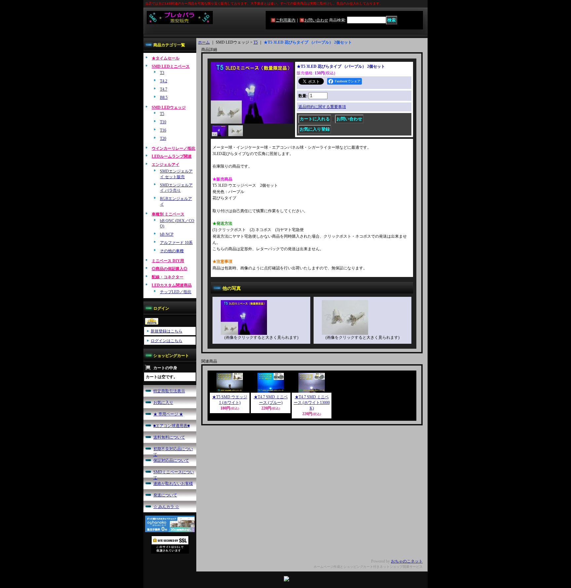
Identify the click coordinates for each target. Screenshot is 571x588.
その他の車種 (172, 251)
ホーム (204, 42)
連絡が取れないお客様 (173, 483)
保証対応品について (171, 460)
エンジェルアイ (165, 164)
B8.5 (164, 97)
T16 (163, 130)
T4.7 (163, 89)
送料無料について (169, 437)
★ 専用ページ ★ (168, 414)
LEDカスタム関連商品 (172, 285)
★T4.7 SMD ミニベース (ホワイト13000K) (312, 403)
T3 (162, 72)
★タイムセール (165, 58)
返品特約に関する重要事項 (322, 106)
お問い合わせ (316, 20)
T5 (162, 113)
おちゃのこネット (407, 561)
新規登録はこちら (166, 331)
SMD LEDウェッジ (169, 107)
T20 (163, 138)
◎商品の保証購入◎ (169, 268)
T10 (163, 122)
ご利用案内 (285, 20)
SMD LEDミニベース (171, 66)
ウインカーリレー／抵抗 (173, 148)
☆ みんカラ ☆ (166, 506)
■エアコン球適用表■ (171, 425)
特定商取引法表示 (169, 391)
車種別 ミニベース (168, 214)
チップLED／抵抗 (175, 292)
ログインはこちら (166, 340)
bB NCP (166, 234)
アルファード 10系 (176, 242)
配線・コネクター (167, 277)
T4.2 (163, 81)
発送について (165, 495)
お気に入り (163, 402)
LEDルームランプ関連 (172, 156)
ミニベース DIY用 (168, 260)
